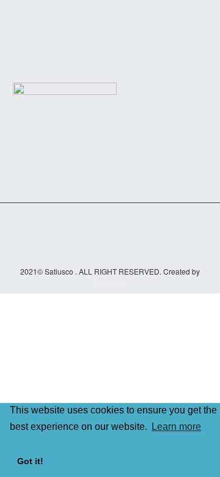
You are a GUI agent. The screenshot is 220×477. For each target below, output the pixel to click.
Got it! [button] (30, 461)
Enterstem (110, 282)
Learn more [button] (176, 426)
